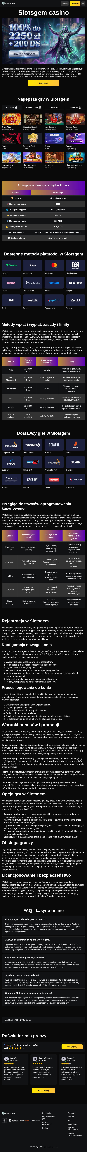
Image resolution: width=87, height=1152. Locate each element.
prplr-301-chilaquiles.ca (73, 1128)
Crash (52, 107)
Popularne (10, 107)
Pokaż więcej (44, 1090)
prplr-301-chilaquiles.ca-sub (75, 1134)
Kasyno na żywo (31, 107)
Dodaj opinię (72, 1047)
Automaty (74, 107)
